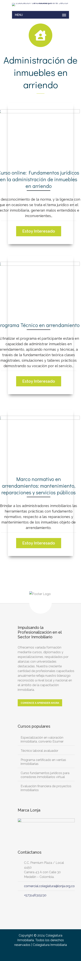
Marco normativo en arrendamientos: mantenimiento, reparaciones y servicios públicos (38, 486)
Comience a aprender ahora (40, 703)
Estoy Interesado (38, 231)
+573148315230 (35, 895)
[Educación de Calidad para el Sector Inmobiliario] (40, 4)
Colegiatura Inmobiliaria (50, 945)
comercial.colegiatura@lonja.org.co (49, 886)
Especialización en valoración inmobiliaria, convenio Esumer (42, 739)
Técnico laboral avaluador (39, 751)
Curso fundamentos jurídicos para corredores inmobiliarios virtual (45, 775)
